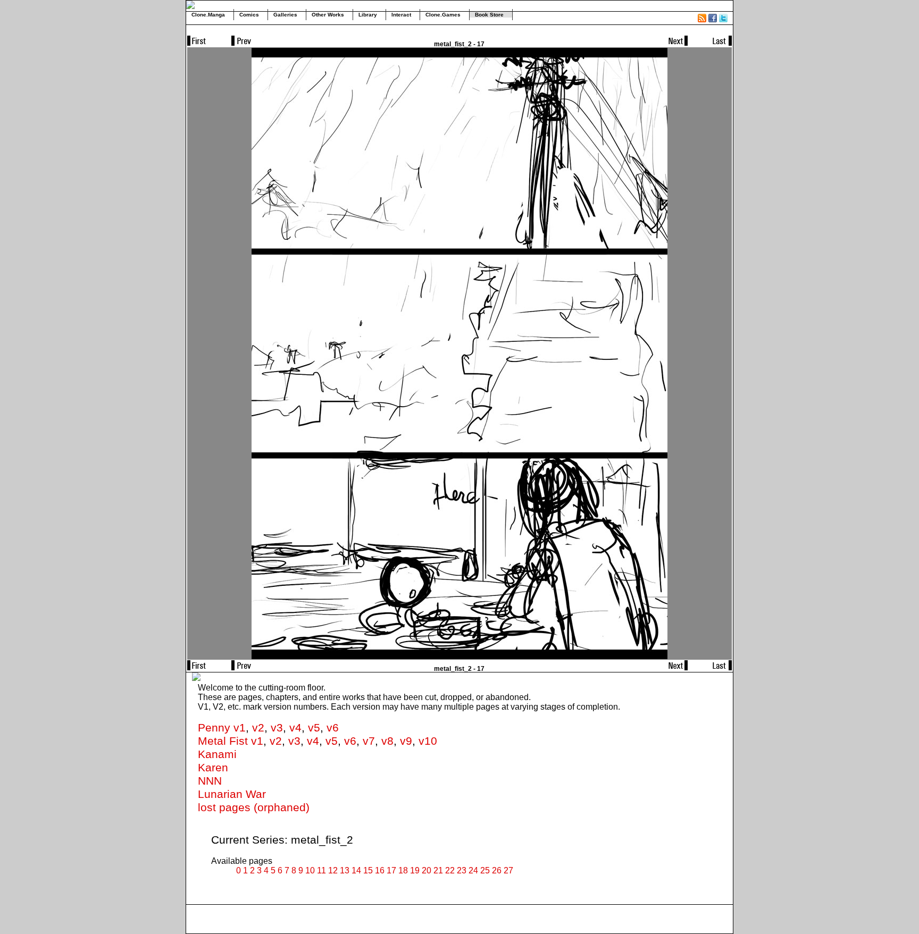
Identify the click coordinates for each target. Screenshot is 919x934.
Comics (249, 15)
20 (426, 870)
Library (367, 15)
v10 (428, 741)
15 (368, 870)
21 (438, 870)
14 (356, 870)
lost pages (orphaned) (254, 807)
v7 (369, 741)
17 (391, 870)
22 (450, 870)
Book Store (489, 15)
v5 (314, 727)
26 (497, 870)
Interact (401, 15)
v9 (406, 741)
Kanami (217, 754)
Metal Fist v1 (230, 741)
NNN (210, 781)
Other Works (328, 15)
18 (403, 870)
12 (333, 870)
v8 (387, 741)
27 (508, 870)
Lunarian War (232, 794)
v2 (258, 727)
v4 (295, 727)
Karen (213, 767)
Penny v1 (222, 727)
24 (473, 870)
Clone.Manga (208, 15)
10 (310, 870)
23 (461, 870)
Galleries (285, 15)
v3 (277, 727)
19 (415, 870)
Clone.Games (443, 15)
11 (321, 870)
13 (344, 870)
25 (485, 870)
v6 (333, 727)
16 (380, 870)
